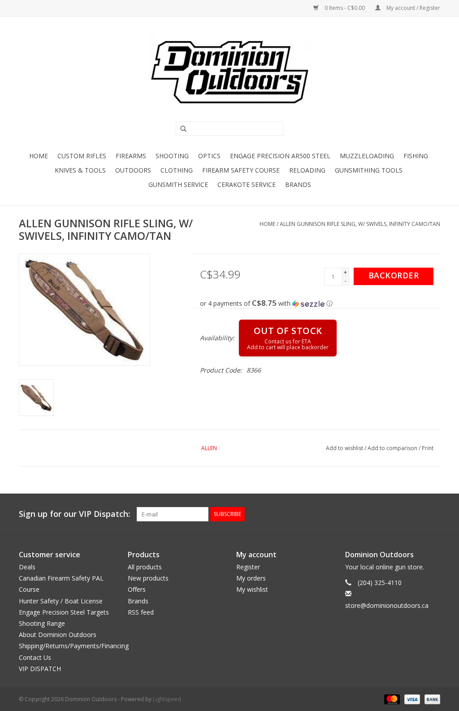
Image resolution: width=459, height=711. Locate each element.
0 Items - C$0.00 (344, 8)
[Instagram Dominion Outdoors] (433, 514)
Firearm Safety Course (241, 170)
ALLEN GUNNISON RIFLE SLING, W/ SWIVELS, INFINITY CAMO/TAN (360, 224)
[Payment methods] (391, 698)
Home (38, 156)
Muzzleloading (367, 156)
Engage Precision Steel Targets (64, 612)
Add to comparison (393, 448)
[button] (320, 303)
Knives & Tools (80, 170)
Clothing (176, 170)
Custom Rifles (81, 156)
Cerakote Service (246, 184)
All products (145, 567)
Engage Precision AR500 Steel (280, 156)
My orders (251, 578)
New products (148, 578)
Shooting (172, 156)
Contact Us (35, 657)
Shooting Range (42, 623)
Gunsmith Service (178, 184)
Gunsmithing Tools (369, 170)
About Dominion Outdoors (57, 634)
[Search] (180, 129)
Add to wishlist (344, 448)
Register (248, 567)
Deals (27, 567)
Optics (209, 156)
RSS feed (141, 612)
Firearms (131, 156)
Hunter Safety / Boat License (61, 601)
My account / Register (412, 8)
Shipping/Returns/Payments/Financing (74, 646)
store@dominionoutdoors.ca (387, 605)
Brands (298, 184)
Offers (137, 589)
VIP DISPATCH (40, 668)
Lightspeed (167, 699)
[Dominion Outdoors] (229, 72)
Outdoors (133, 170)
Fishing (415, 156)
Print (427, 448)
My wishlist (252, 589)
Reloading (307, 170)
